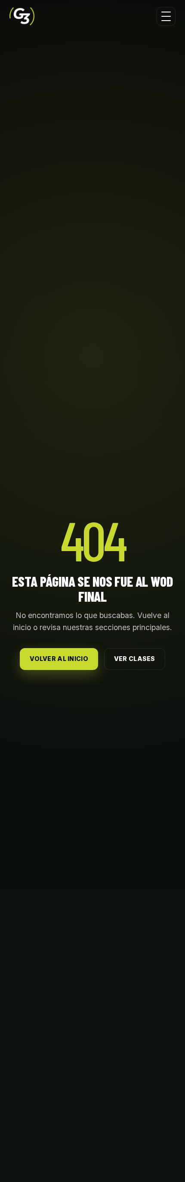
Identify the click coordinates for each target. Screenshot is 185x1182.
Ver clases (134, 658)
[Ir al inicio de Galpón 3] (21, 16)
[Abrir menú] (166, 16)
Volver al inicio (59, 658)
